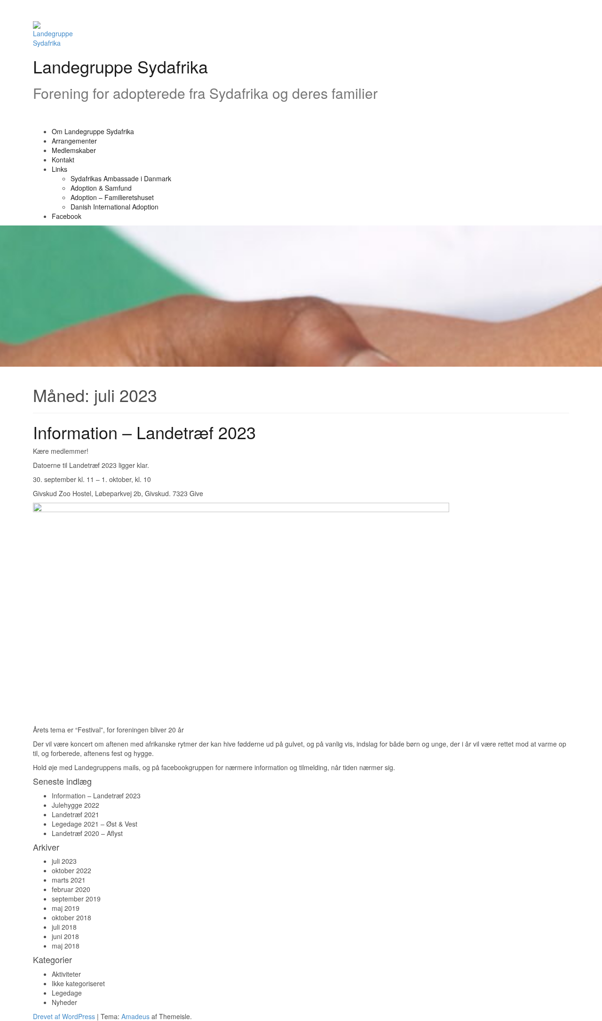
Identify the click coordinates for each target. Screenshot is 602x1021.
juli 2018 (64, 927)
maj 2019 (65, 908)
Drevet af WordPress (64, 1016)
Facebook (66, 216)
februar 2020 (71, 889)
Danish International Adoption (114, 206)
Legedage (67, 992)
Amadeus (135, 1016)
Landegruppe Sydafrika (120, 66)
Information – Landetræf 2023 (144, 432)
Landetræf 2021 (75, 814)
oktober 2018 (71, 917)
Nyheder (64, 1002)
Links (59, 169)
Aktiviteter (66, 974)
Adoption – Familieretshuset (112, 197)
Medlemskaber (74, 150)
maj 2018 (65, 945)
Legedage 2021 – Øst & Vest (94, 823)
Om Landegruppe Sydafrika (93, 131)
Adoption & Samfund (101, 188)
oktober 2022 (71, 870)
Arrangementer (74, 140)
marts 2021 (69, 879)
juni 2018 (65, 936)
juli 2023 (64, 861)
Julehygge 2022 (75, 805)
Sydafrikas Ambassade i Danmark (121, 178)
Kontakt (63, 159)
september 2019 (76, 898)
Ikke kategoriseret (78, 983)
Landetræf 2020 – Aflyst (87, 833)
